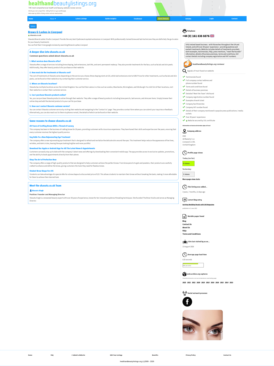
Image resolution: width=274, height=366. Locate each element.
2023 (184, 282)
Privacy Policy (191, 355)
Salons (33, 26)
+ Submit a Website (78, 355)
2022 (189, 282)
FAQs (184, 231)
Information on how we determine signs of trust (196, 125)
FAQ (52, 355)
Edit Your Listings (116, 355)
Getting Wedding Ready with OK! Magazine (198, 205)
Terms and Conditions (191, 234)
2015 (222, 282)
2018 (207, 282)
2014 (226, 282)
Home (30, 355)
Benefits (155, 355)
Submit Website (163, 18)
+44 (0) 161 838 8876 (195, 36)
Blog (184, 221)
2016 (212, 282)
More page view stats (191, 179)
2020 (198, 282)
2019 (203, 282)
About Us (186, 227)
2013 (231, 282)
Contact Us (187, 224)
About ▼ (53, 19)
